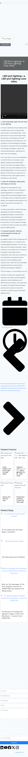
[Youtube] (5, 747)
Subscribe (14, 742)
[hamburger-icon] (26, 44)
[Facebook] (9, 747)
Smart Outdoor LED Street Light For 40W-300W (7, 470)
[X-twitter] (13, 747)
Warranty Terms (19, 752)
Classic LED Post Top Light (6, 498)
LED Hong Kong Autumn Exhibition (13, 557)
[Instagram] (17, 747)
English (9, 38)
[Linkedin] (2, 747)
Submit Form (5, 721)
